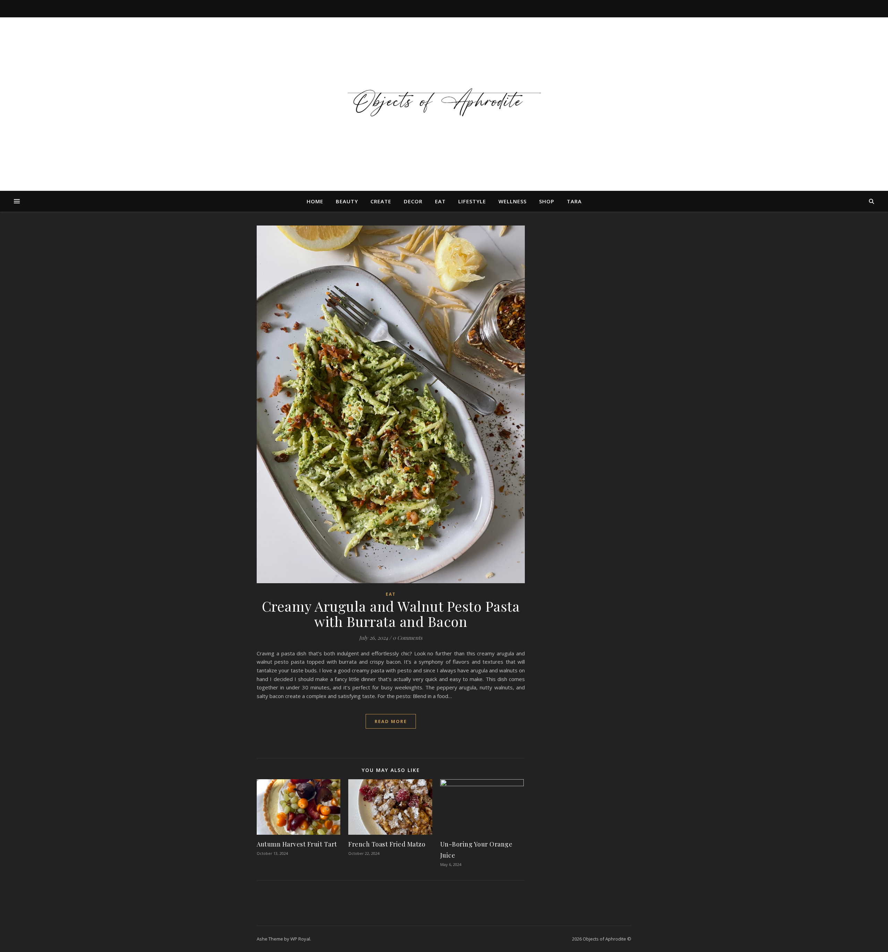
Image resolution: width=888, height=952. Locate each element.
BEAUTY (347, 201)
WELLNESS (512, 201)
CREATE (380, 201)
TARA (574, 201)
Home (315, 201)
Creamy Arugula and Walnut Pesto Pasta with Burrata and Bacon (391, 613)
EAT (440, 201)
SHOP (546, 201)
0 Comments (407, 637)
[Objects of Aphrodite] (444, 100)
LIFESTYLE (472, 201)
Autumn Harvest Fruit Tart (297, 844)
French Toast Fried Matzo (386, 844)
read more (391, 721)
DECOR (413, 201)
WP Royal (300, 939)
